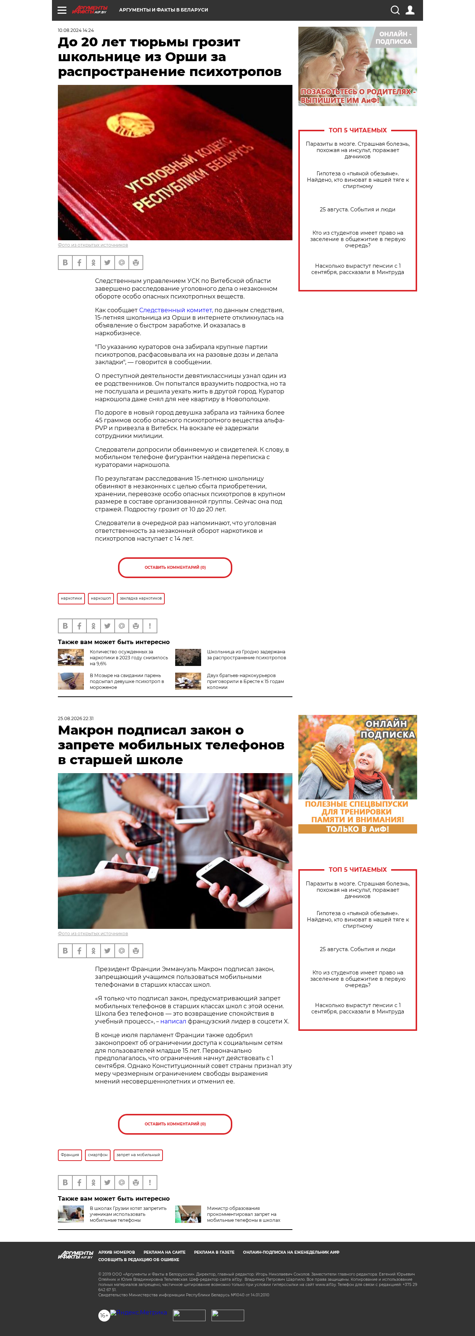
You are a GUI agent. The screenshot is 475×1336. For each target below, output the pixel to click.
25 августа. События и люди (358, 210)
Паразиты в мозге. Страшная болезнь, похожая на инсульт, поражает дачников (358, 150)
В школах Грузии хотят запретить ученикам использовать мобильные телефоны (128, 1214)
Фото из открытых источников (93, 245)
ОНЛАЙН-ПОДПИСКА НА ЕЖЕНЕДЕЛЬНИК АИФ (291, 1252)
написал (173, 1021)
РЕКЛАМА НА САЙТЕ (165, 1252)
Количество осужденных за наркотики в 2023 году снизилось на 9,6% (129, 657)
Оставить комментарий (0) (175, 567)
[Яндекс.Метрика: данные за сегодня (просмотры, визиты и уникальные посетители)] (138, 1313)
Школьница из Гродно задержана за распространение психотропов (246, 654)
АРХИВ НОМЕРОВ (116, 1252)
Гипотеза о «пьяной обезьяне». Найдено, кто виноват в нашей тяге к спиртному (358, 180)
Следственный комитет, (176, 310)
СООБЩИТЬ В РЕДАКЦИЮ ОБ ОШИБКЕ (138, 1259)
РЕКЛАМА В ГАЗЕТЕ (214, 1252)
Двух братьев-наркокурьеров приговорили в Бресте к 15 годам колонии (245, 681)
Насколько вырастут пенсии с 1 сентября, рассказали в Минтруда (357, 269)
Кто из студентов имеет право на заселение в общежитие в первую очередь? (358, 239)
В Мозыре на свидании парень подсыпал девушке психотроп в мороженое (127, 681)
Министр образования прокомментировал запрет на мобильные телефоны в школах (243, 1214)
